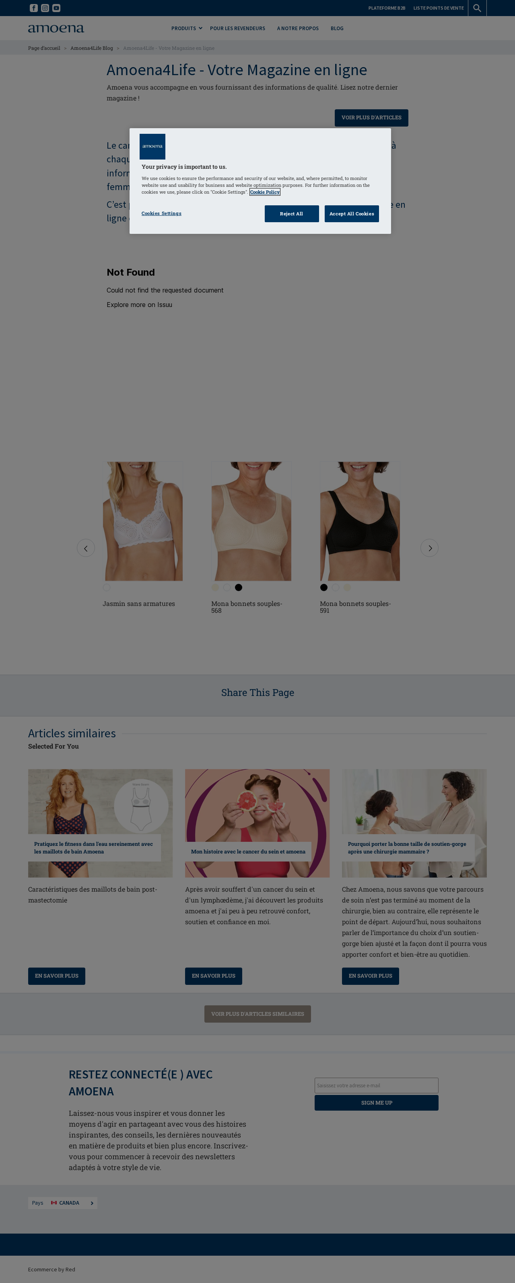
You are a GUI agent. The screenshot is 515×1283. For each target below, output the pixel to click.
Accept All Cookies (352, 214)
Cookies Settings (161, 213)
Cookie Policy (265, 192)
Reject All (291, 214)
